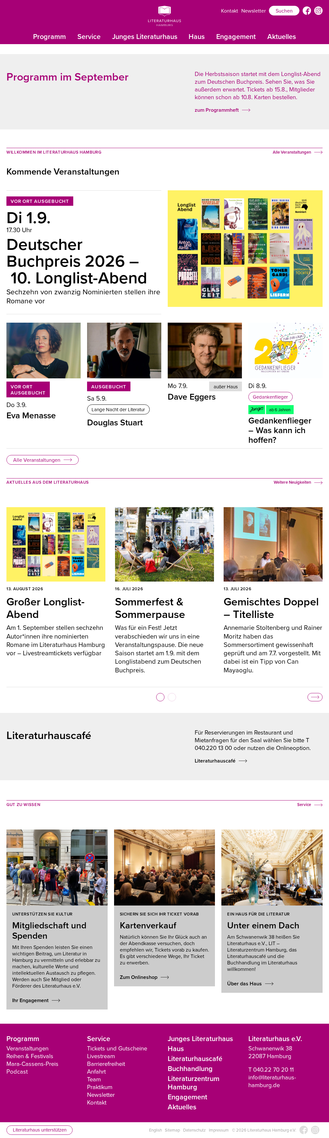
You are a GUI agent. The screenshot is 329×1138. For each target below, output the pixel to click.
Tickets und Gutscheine (117, 1048)
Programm (49, 37)
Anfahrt (96, 1071)
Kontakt (229, 10)
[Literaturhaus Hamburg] (164, 16)
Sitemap (172, 1130)
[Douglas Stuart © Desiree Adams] (124, 350)
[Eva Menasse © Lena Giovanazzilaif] (43, 350)
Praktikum (99, 1087)
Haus (197, 37)
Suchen (284, 10)
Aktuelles (281, 37)
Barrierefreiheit (106, 1063)
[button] (160, 697)
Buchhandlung (190, 1069)
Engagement (236, 37)
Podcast (17, 1071)
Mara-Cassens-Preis (32, 1063)
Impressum (219, 1130)
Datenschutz (194, 1130)
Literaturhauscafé (195, 1059)
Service (89, 37)
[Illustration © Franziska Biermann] (285, 350)
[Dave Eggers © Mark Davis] (205, 350)
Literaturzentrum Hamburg (193, 1083)
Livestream (101, 1056)
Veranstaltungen (27, 1048)
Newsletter (253, 10)
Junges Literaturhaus (144, 37)
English (155, 1130)
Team (94, 1079)
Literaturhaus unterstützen (40, 1129)
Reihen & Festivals (29, 1056)
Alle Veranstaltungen (36, 459)
